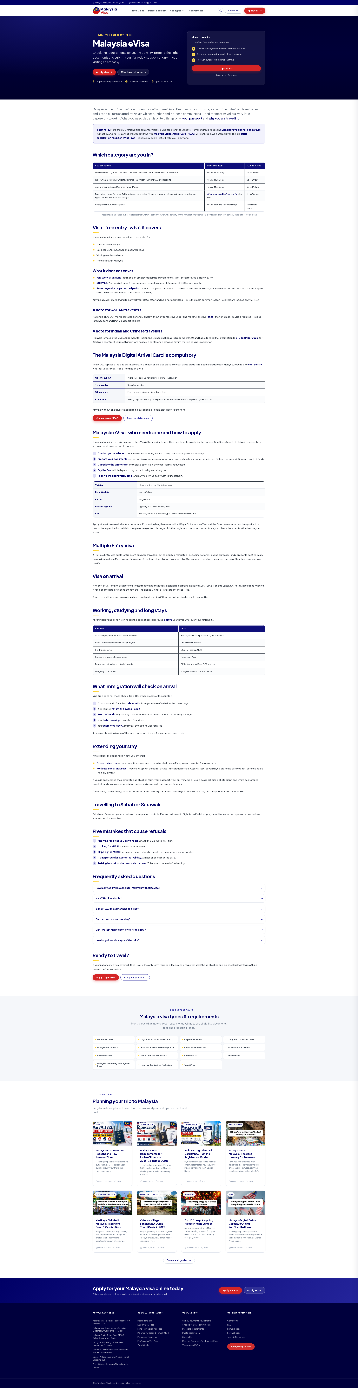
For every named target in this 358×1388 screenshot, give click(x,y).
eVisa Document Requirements (196, 1324)
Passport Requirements (193, 1328)
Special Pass (190, 1055)
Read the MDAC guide (138, 418)
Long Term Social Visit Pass (241, 1039)
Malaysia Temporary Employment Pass (113, 1064)
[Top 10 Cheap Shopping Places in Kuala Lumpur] (201, 1221)
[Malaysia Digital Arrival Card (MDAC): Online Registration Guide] (201, 1153)
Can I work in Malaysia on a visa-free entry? (121, 929)
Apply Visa (253, 10)
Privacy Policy (233, 1328)
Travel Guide (137, 10)
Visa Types (175, 10)
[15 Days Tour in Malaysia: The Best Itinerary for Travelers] (245, 1153)
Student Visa (234, 1055)
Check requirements (133, 72)
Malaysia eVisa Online (107, 1047)
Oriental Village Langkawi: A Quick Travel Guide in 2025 (111, 1358)
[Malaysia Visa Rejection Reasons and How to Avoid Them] (112, 1153)
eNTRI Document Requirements (196, 1320)
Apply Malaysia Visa (241, 1346)
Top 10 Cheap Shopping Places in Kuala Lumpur (110, 1365)
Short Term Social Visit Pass (154, 1055)
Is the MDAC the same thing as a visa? (117, 908)
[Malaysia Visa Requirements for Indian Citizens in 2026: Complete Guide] (157, 1153)
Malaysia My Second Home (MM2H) (157, 1047)
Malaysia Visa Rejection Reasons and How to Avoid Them (111, 1322)
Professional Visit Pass (239, 1047)
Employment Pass (193, 1039)
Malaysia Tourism (157, 10)
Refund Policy (233, 1333)
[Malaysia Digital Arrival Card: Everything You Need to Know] (245, 1221)
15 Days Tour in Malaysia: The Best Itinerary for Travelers (108, 1343)
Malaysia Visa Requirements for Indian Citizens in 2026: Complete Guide (110, 1329)
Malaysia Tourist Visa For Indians (156, 1065)
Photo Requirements (192, 1333)
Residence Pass (104, 1055)
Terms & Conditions (236, 1337)
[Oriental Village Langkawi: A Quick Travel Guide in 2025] (157, 1221)
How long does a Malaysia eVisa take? (118, 940)
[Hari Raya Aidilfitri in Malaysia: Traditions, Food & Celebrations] (112, 1221)
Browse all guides (177, 1260)
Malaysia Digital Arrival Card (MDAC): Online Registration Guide (109, 1336)
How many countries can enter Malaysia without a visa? (128, 887)
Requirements (195, 10)
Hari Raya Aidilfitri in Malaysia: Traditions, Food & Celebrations (111, 1351)
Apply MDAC (233, 11)
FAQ (229, 1324)
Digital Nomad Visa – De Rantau (156, 1039)
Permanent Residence (195, 1047)
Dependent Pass (105, 1039)
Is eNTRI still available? (109, 898)
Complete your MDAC (107, 418)
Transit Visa (189, 1065)
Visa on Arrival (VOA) (191, 1345)
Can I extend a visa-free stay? (113, 919)
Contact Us (232, 1320)
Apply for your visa (105, 977)
